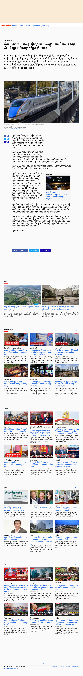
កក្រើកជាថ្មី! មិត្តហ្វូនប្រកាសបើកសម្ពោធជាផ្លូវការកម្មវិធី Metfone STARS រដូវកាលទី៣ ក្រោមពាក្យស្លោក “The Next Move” (16, 588)
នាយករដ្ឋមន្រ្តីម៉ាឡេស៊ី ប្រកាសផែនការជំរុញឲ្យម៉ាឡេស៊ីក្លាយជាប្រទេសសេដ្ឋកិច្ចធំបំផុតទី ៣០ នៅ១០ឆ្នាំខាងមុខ (41, 352)
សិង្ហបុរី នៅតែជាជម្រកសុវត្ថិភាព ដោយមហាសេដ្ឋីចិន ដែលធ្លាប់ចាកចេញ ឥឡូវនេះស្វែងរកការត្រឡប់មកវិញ (41, 587)
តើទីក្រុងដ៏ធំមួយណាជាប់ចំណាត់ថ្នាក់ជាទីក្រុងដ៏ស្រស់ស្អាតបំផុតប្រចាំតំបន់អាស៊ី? (15, 430)
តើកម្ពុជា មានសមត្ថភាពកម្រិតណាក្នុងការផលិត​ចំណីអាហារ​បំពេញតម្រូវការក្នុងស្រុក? (66, 587)
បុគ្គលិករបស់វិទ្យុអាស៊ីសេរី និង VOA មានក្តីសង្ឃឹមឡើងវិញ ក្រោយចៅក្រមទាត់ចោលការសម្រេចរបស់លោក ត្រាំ (40, 433)
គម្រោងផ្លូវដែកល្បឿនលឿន (20, 129)
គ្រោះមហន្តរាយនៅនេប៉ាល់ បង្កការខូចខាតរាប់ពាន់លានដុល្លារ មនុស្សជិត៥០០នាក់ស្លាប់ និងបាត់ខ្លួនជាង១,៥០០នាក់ (66, 622)
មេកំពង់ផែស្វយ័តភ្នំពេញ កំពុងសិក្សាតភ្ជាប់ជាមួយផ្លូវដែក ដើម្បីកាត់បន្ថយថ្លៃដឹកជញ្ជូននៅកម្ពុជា (16, 622)
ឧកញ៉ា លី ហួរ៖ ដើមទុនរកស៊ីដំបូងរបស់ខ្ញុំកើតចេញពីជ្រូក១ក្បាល (15, 538)
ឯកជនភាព (68, 667)
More (76, 330)
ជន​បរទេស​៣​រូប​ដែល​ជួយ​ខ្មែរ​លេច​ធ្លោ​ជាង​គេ (41, 509)
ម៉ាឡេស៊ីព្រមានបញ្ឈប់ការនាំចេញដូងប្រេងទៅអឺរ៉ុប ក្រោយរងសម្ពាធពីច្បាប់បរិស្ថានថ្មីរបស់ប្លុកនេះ (15, 383)
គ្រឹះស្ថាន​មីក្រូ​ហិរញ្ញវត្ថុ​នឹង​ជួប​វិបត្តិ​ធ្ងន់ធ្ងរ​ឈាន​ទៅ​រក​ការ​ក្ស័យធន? (66, 509)
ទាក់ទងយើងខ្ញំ (62, 667)
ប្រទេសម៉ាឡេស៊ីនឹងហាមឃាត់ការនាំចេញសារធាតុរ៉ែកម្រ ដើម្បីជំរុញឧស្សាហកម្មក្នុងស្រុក (15, 352)
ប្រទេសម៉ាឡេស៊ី (10, 129)
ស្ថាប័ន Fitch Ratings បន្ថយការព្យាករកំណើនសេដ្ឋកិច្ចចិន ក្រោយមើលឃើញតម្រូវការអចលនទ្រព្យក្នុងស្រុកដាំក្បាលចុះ (67, 431)
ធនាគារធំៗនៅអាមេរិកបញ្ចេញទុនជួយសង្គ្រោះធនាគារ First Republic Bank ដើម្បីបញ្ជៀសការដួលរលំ (56, 195)
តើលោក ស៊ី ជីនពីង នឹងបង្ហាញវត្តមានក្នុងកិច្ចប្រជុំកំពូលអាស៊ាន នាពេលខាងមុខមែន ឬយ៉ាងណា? (41, 464)
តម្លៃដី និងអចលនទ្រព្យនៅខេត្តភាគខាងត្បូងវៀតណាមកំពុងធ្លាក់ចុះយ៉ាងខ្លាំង (21, 308)
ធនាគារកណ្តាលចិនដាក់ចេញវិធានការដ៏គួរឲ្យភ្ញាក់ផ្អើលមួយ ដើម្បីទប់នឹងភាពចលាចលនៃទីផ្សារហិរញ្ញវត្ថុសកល (58, 308)
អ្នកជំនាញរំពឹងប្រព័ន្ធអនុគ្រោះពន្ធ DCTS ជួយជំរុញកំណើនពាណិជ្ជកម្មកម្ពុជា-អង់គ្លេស (15, 464)
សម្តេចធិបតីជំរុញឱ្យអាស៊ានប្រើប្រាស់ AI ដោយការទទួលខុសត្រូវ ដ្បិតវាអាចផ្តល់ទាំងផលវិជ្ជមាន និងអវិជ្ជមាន (66, 464)
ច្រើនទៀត (76, 488)
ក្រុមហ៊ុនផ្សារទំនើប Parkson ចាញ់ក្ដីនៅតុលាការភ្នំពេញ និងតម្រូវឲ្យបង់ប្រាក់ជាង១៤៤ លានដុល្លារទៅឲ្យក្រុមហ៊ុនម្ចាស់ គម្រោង (41, 540)
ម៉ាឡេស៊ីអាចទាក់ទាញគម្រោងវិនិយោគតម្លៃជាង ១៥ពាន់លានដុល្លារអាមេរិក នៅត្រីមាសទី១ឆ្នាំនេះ (67, 352)
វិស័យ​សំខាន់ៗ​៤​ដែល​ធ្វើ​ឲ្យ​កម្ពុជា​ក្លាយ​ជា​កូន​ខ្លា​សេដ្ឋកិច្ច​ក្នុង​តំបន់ (66, 538)
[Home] (6, 25)
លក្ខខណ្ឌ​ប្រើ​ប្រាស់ (75, 667)
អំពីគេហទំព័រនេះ (55, 667)
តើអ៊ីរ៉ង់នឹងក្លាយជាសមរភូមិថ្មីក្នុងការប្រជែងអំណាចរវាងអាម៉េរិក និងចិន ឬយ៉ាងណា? (41, 621)
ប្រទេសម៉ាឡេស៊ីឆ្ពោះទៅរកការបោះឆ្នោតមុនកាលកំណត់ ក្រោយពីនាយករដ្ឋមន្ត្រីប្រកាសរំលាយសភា (41, 383)
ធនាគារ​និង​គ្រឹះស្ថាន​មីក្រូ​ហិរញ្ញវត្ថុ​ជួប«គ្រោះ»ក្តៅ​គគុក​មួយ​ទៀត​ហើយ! (14, 509)
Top (42, 664)
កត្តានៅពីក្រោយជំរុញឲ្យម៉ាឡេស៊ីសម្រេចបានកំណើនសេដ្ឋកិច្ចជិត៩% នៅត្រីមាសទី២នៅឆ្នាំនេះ (66, 383)
